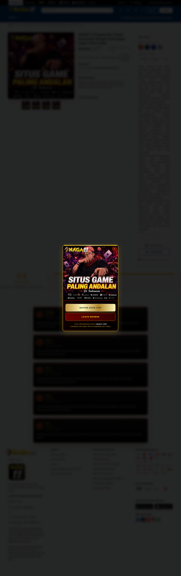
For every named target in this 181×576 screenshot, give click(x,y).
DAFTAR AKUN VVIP (91, 307)
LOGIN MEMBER (91, 316)
